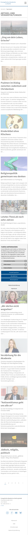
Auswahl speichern (14, 272)
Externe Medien (8, 268)
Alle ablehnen (14, 276)
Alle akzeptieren (14, 280)
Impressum (14, 288)
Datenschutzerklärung (14, 285)
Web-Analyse (7, 264)
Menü (25, 3)
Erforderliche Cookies (9, 261)
